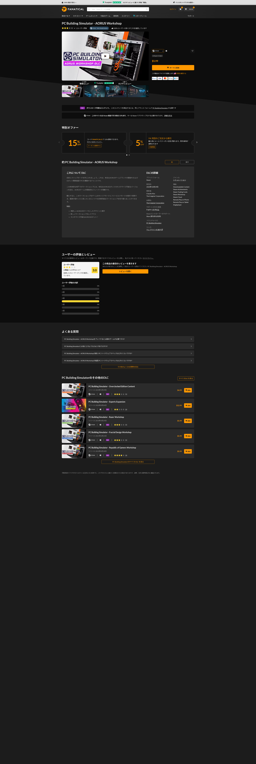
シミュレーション (157, 56)
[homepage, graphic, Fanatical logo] (73, 9)
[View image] (72, 91)
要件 (187, 162)
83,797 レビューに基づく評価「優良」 (135, 2)
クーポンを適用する (94, 145)
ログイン (173, 9)
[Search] (147, 9)
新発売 (116, 16)
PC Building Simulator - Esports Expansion (106, 401)
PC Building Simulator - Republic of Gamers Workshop (112, 447)
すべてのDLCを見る (186, 378)
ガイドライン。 (148, 258)
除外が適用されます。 (95, 142)
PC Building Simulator (160, 108)
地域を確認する (181, 73)
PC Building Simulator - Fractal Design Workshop (109, 432)
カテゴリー (77, 16)
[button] (69, 2)
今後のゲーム (105, 16)
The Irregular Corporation (155, 203)
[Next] (196, 142)
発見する (65, 16)
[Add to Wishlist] (192, 51)
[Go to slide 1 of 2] (127, 155)
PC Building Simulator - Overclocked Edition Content (111, 386)
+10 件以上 (155, 210)
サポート (191, 16)
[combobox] (128, 9)
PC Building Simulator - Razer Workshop (106, 417)
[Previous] (59, 142)
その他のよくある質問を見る (128, 367)
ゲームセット (91, 16)
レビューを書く (125, 271)
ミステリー (126, 16)
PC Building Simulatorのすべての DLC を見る (128, 462)
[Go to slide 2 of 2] (129, 155)
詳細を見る (168, 116)
